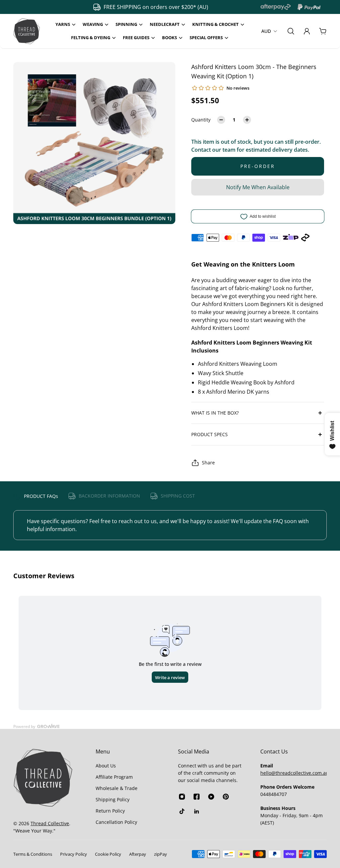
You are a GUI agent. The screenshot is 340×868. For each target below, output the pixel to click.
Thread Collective (50, 823)
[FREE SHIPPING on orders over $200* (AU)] (147, 7)
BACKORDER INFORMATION (109, 496)
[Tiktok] (182, 811)
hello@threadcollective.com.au (294, 773)
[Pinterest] (225, 796)
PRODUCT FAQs (41, 496)
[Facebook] (196, 796)
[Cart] (323, 31)
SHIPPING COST (178, 496)
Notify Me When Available (258, 187)
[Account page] (307, 31)
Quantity (201, 120)
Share (208, 462)
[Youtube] (211, 796)
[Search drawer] (291, 31)
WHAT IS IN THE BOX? (215, 413)
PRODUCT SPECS (209, 434)
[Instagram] (182, 796)
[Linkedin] (196, 811)
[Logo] (26, 31)
